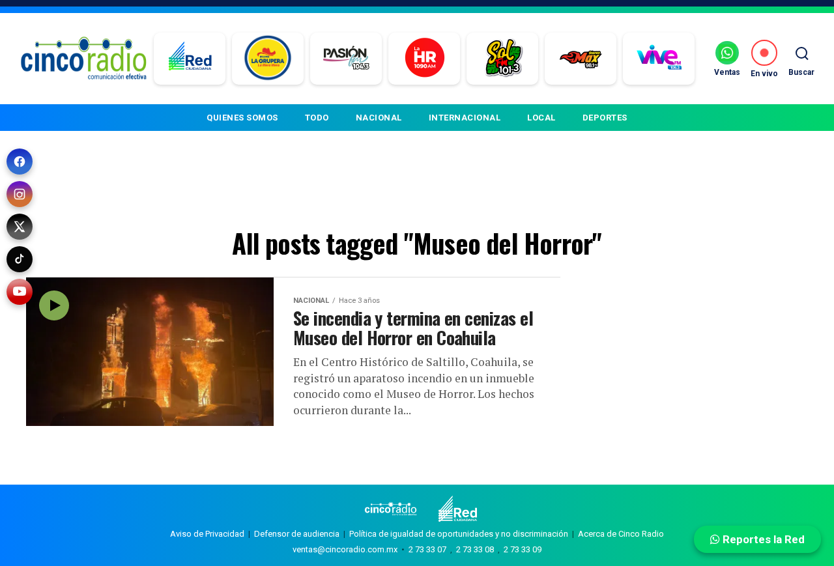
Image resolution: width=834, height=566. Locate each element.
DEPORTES (604, 117)
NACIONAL (379, 117)
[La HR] (424, 58)
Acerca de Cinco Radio (621, 534)
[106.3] (659, 58)
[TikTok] (20, 259)
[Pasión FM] (346, 58)
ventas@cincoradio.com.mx (345, 549)
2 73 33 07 (427, 549)
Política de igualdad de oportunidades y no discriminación (458, 534)
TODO (317, 117)
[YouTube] (20, 292)
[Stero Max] (580, 58)
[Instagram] (20, 194)
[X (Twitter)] (20, 227)
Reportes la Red (762, 539)
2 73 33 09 (522, 549)
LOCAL (541, 117)
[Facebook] (20, 162)
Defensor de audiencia (296, 534)
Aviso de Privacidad (207, 534)
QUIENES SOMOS (242, 117)
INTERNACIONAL (465, 117)
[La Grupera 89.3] (267, 58)
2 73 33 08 (475, 549)
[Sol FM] (502, 58)
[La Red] (189, 58)
